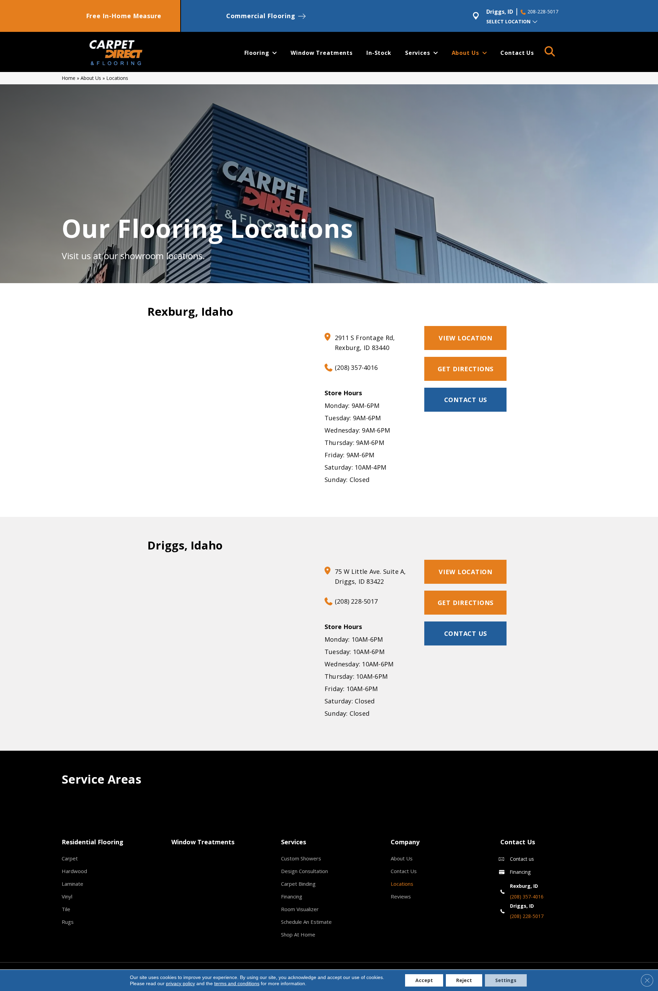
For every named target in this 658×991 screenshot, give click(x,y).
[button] (465, 400)
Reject (464, 980)
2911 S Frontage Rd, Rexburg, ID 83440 (365, 343)
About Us (91, 78)
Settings (505, 980)
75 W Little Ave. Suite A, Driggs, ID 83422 (370, 576)
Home (68, 78)
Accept (424, 980)
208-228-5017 (542, 12)
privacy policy (180, 983)
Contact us (522, 859)
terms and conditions (236, 983)
